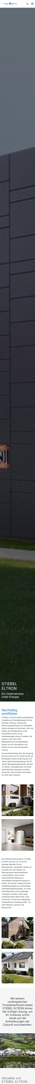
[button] (32, 3)
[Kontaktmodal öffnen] (28, 4)
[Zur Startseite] (11, 4)
